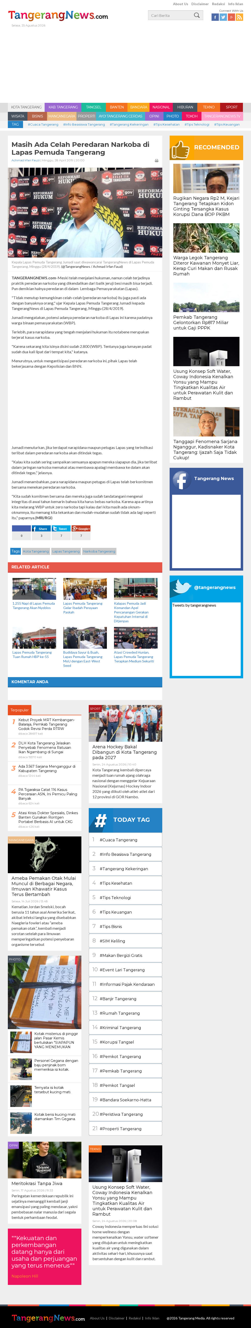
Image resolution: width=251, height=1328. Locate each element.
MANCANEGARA (61, 116)
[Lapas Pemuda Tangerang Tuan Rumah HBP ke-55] (34, 637)
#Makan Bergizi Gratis (117, 955)
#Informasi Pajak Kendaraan (123, 984)
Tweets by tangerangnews (194, 605)
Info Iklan (235, 4)
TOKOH (192, 116)
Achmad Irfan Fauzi (26, 160)
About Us (180, 4)
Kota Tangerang (36, 551)
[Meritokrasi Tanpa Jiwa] (44, 1159)
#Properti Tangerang (117, 1128)
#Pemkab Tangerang (117, 1070)
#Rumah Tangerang (116, 1013)
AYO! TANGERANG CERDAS (120, 116)
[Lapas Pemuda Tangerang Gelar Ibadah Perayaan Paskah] (85, 588)
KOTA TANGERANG (26, 107)
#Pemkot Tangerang (116, 1056)
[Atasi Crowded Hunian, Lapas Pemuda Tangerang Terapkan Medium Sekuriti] (136, 637)
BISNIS (37, 116)
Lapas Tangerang (66, 551)
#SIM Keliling (108, 940)
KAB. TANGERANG (63, 107)
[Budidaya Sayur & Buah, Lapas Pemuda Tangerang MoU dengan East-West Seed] (85, 637)
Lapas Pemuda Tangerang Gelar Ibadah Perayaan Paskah (82, 607)
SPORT (231, 107)
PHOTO (172, 116)
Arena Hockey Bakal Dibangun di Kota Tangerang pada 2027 (124, 752)
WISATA (17, 116)
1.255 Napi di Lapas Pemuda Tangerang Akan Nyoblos (34, 605)
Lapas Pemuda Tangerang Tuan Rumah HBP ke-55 (32, 654)
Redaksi (218, 4)
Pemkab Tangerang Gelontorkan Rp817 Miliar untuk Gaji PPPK (200, 323)
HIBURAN (185, 107)
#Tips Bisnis (107, 926)
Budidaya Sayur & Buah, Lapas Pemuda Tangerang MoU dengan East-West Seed (82, 659)
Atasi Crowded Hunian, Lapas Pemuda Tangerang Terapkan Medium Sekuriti (134, 656)
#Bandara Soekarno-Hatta (121, 1099)
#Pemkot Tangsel (113, 1085)
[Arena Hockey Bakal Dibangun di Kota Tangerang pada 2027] (125, 722)
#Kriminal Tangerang (116, 1027)
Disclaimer (200, 4)
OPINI (154, 116)
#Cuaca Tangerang (43, 124)
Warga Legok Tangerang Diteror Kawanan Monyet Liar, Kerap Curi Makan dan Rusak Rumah (206, 266)
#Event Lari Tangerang (118, 969)
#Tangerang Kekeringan (129, 124)
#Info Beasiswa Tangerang (84, 124)
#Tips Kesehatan (166, 124)
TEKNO (208, 107)
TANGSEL (93, 107)
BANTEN (117, 107)
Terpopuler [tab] (20, 710)
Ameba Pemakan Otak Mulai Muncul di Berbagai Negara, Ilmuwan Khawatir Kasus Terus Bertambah (44, 886)
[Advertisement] (125, 66)
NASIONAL (161, 107)
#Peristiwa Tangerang (117, 1114)
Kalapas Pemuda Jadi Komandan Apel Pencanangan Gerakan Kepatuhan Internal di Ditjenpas (131, 612)
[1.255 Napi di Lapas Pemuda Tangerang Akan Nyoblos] (34, 588)
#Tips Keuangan (227, 124)
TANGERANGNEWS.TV (222, 116)
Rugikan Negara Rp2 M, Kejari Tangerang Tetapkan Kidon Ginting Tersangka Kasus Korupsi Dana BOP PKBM (206, 206)
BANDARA (138, 107)
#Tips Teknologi (197, 124)
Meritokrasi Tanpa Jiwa (37, 1183)
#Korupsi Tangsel (113, 1041)
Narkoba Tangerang (99, 551)
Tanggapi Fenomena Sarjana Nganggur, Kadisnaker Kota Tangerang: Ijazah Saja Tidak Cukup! (205, 449)
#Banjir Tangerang (114, 998)
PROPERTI (86, 116)
